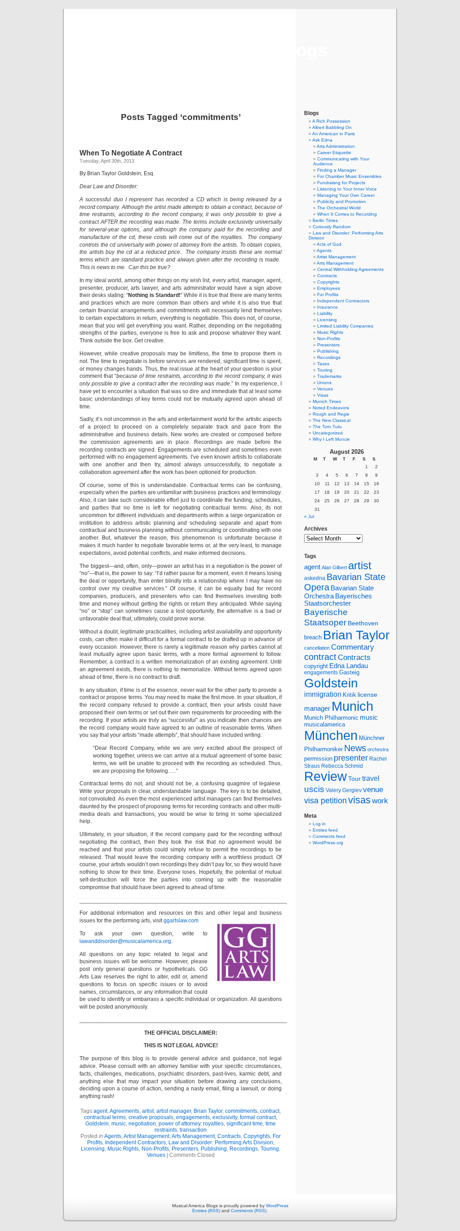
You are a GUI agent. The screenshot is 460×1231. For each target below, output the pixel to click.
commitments (241, 1111)
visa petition (325, 800)
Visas (322, 395)
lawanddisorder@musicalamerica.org (125, 941)
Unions (324, 382)
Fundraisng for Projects (341, 182)
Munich (352, 706)
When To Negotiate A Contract (131, 153)
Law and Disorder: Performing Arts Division (220, 1142)
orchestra (378, 749)
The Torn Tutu (327, 426)
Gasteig (349, 672)
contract (269, 1111)
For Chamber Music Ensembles (349, 176)
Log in (319, 823)
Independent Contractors (135, 1142)
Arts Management (193, 1136)
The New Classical (331, 420)
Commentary (352, 646)
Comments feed (329, 836)
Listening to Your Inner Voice (347, 188)
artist (148, 1111)
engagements (193, 1117)
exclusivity (224, 1117)
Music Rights (123, 1149)
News (355, 748)
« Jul (309, 516)
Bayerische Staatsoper (326, 617)
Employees (328, 288)
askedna (314, 578)
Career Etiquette (334, 152)
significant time (244, 1123)
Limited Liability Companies (345, 325)
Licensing (93, 1149)
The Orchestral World (339, 207)
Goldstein (97, 1123)
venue (373, 789)
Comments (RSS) (248, 1210)
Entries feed (325, 830)
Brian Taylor (208, 1111)
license (367, 694)
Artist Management (146, 1136)
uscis (314, 789)
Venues (156, 1155)
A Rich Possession (331, 121)
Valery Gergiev (344, 790)
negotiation (142, 1123)
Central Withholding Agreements (350, 269)
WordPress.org (328, 842)
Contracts (229, 1136)
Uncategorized (328, 432)
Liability (324, 313)
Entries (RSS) (206, 1210)
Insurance (327, 307)
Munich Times (327, 401)
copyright (316, 666)
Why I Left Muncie (331, 439)
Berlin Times (325, 220)
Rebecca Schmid (342, 766)
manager (317, 708)
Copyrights (256, 1136)
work (380, 800)
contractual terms (105, 1117)
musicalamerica (324, 724)
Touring (270, 1149)
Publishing (214, 1149)
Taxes (323, 363)
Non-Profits (155, 1149)
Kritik (349, 695)
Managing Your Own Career (346, 195)
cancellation (317, 648)
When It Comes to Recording (347, 214)
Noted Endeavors (331, 407)
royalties (213, 1123)
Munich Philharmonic (331, 717)
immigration (322, 694)
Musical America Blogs (230, 50)
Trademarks (329, 376)
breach (313, 637)
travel (371, 778)
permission (318, 759)
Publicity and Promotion (341, 201)
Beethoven (363, 623)
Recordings (244, 1149)
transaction (193, 1130)
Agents (112, 1136)
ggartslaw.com (181, 920)
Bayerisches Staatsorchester (338, 600)
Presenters (185, 1149)
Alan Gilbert (334, 567)
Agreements (124, 1111)
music (118, 1123)
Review (325, 776)
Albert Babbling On (332, 127)
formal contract (258, 1117)
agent (100, 1111)
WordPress (277, 1205)
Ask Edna (322, 139)
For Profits (327, 294)
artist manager (173, 1111)
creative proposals (150, 1117)
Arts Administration (336, 146)
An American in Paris (333, 133)
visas (359, 800)
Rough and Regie (331, 414)
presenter (351, 757)
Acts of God (329, 244)
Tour (354, 778)
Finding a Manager (336, 170)
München (331, 735)
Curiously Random (331, 226)
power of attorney (179, 1123)
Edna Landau (348, 665)
